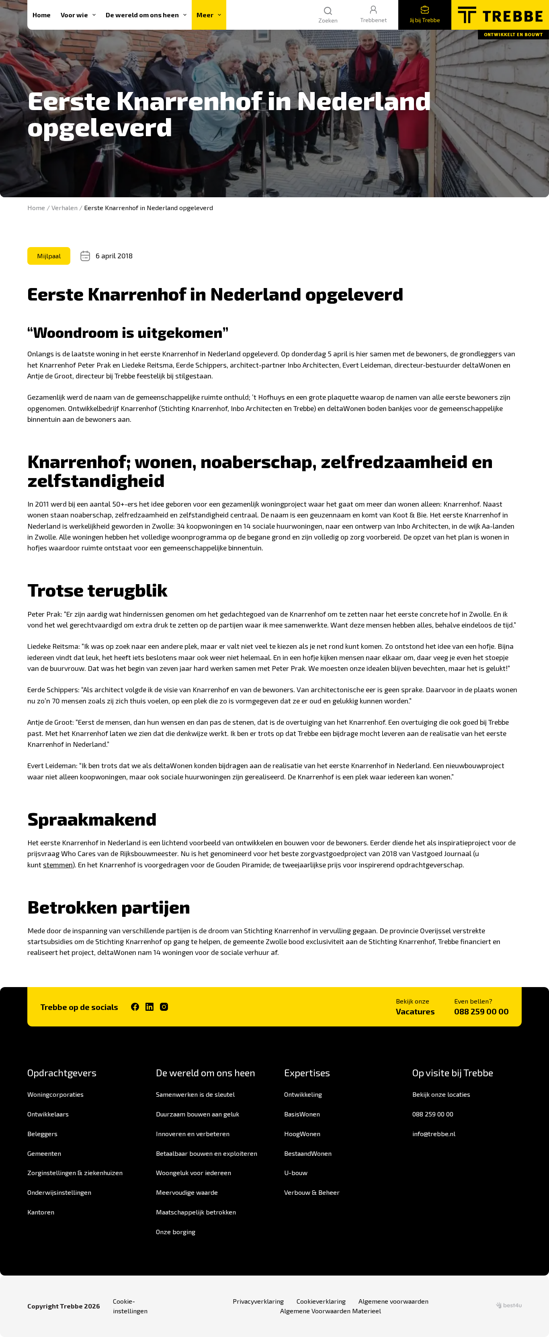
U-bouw (295, 1172)
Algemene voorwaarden (393, 1301)
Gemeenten (44, 1153)
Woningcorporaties (55, 1094)
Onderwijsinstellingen (59, 1192)
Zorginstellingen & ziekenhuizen (75, 1172)
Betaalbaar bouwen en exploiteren (206, 1153)
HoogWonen (302, 1133)
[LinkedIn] (149, 1007)
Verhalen (64, 207)
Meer (205, 14)
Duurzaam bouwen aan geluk (197, 1114)
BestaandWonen (308, 1153)
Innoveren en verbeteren (192, 1133)
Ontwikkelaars (48, 1114)
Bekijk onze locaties (441, 1094)
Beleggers (42, 1133)
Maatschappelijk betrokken (196, 1212)
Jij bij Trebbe (425, 19)
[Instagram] (164, 1007)
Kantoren (40, 1212)
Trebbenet (373, 19)
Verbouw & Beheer (312, 1192)
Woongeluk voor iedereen (193, 1172)
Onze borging (175, 1231)
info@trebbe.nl (433, 1133)
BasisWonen (302, 1114)
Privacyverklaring (258, 1301)
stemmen (57, 864)
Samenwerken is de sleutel (195, 1094)
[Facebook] (135, 1007)
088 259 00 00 (481, 1011)
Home (42, 14)
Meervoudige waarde (187, 1192)
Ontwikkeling (303, 1094)
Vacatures (415, 1011)
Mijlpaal (49, 256)
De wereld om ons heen (142, 14)
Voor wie (74, 14)
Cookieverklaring (321, 1301)
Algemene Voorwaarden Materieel (330, 1311)
